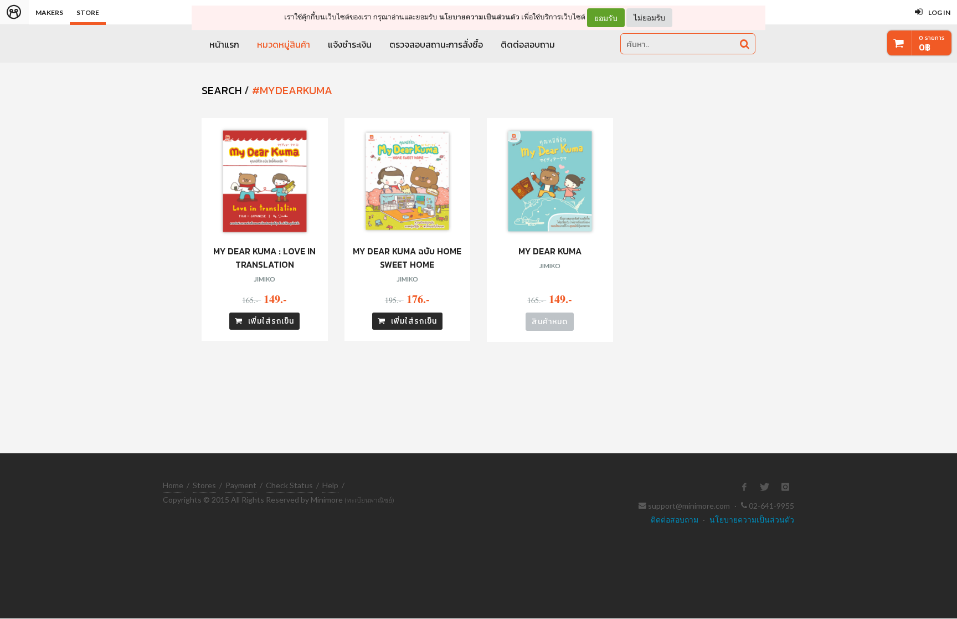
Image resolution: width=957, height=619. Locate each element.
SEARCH (221, 90)
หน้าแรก (224, 44)
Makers (49, 12)
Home (173, 485)
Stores (204, 485)
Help (330, 485)
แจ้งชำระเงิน (350, 44)
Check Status (289, 485)
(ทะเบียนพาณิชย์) (369, 500)
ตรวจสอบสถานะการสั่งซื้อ (436, 44)
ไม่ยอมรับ (649, 17)
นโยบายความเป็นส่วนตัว (479, 17)
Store (87, 12)
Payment (240, 485)
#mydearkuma (292, 90)
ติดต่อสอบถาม (528, 44)
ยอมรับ (606, 17)
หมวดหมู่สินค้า (283, 44)
